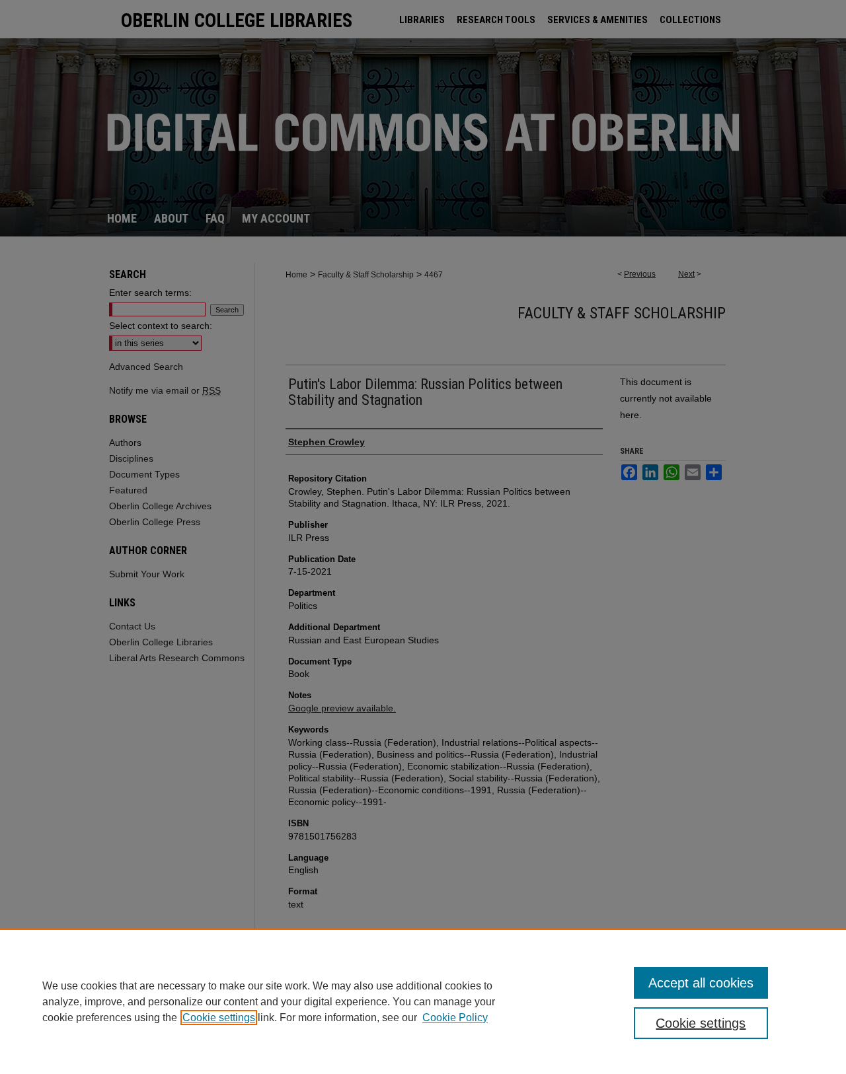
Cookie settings (218, 1017)
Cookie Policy (455, 1017)
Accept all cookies (700, 983)
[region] (423, 1001)
